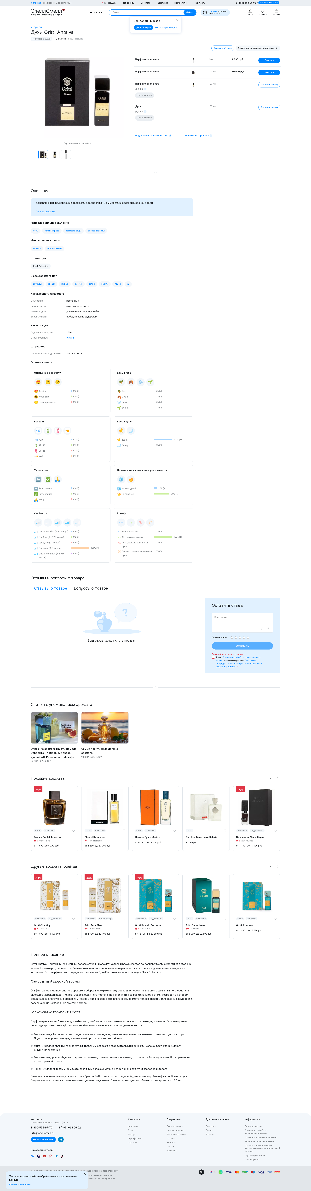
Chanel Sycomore (95, 837)
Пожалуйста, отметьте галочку (227, 654)
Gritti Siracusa (244, 925)
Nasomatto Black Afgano (250, 837)
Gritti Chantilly (42, 925)
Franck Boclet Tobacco (47, 837)
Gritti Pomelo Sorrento (148, 925)
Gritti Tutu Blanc (94, 925)
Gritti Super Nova (195, 925)
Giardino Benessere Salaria (201, 837)
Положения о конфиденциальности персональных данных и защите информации (239, 663)
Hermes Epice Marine (147, 837)
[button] (34, 154)
